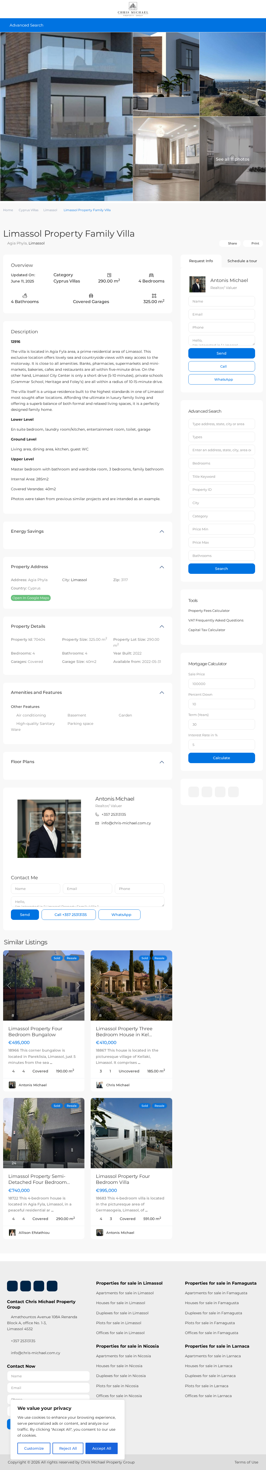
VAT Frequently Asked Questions (215, 620)
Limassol (50, 210)
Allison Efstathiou (34, 1232)
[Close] (119, 1404)
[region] (67, 1430)
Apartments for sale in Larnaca (213, 1356)
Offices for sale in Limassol (120, 1332)
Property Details (28, 626)
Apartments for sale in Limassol (125, 1293)
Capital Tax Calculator (206, 630)
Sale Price (196, 674)
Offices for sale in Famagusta (211, 1332)
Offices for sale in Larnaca (208, 1395)
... (51, 1062)
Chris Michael (118, 1085)
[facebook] (193, 792)
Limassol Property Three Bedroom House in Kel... (124, 1032)
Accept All (101, 1448)
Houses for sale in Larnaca (208, 1366)
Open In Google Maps (30, 598)
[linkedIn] (207, 792)
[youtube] (220, 792)
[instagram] (233, 792)
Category (200, 516)
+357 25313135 (114, 814)
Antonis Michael (114, 799)
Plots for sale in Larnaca (206, 1386)
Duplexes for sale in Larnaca (210, 1375)
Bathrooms (201, 556)
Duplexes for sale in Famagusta (213, 1313)
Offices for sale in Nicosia (119, 1395)
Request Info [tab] (201, 261)
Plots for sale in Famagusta (210, 1323)
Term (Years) (198, 715)
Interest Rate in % (203, 735)
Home (8, 210)
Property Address (29, 566)
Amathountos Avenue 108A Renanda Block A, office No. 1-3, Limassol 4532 (42, 1323)
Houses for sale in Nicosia (119, 1366)
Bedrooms (201, 463)
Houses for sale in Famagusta (212, 1303)
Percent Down (200, 694)
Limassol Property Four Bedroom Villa (123, 1179)
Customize (34, 1448)
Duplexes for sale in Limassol (122, 1313)
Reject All (68, 1448)
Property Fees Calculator (209, 610)
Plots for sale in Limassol (118, 1323)
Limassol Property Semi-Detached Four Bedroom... (39, 1179)
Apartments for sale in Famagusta (216, 1293)
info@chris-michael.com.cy (126, 823)
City (195, 503)
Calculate (221, 758)
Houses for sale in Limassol (120, 1303)
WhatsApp (120, 914)
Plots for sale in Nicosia (117, 1386)
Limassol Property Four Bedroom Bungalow (35, 1032)
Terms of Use (246, 1462)
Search (221, 568)
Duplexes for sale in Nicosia (121, 1375)
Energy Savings (27, 531)
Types (197, 437)
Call (70, 914)
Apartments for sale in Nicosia (123, 1356)
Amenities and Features (36, 692)
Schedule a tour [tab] (242, 261)
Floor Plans (22, 761)
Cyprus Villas (28, 210)
